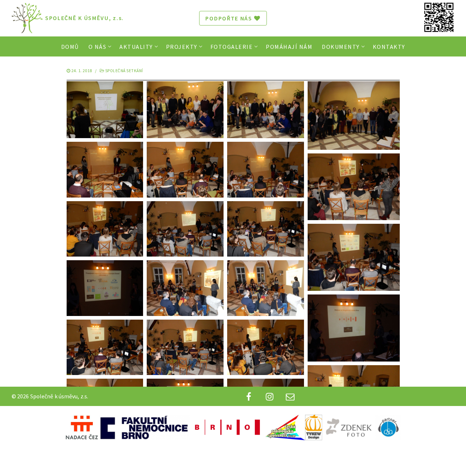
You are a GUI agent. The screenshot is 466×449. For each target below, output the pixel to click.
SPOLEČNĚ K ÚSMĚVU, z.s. (84, 18)
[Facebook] (248, 396)
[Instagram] (269, 396)
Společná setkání (123, 70)
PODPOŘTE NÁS (228, 18)
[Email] (290, 396)
